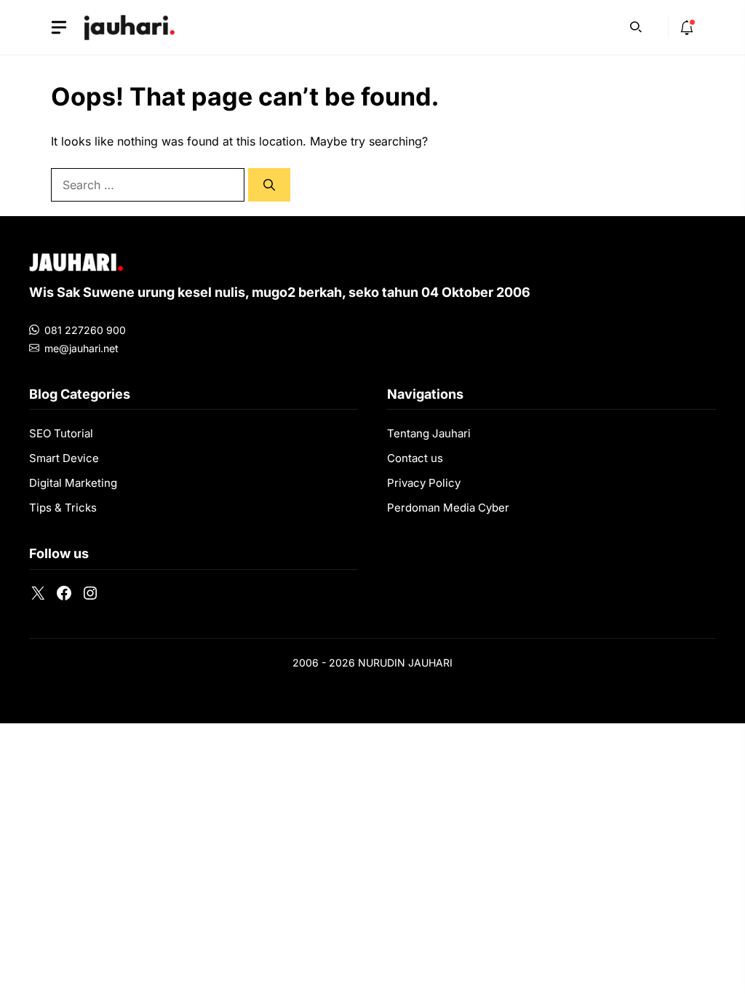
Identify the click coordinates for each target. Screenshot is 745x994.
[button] (636, 25)
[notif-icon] (687, 27)
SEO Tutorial (61, 433)
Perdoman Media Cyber (448, 507)
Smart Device (64, 458)
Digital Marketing (73, 483)
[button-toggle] (59, 28)
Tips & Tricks (63, 507)
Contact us (415, 458)
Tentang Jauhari (429, 433)
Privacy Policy (424, 483)
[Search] (269, 185)
